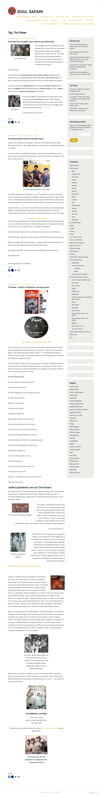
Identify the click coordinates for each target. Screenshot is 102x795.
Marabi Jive (75, 291)
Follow (74, 140)
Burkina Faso (76, 174)
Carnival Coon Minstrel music (81, 280)
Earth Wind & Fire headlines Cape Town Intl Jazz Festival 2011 (31, 41)
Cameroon (75, 177)
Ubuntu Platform (75, 472)
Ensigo (72, 424)
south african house (78, 265)
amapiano (77, 268)
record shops (74, 251)
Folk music (75, 283)
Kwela (74, 288)
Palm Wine (73, 455)
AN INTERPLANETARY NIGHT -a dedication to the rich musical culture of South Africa (80, 59)
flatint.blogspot (74, 427)
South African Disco (49, 24)
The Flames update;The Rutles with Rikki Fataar (26, 138)
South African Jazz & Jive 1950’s (37, 20)
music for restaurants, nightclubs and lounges (76, 24)
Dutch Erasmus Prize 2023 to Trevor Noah (79, 53)
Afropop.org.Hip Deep (77, 404)
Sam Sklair (75, 305)
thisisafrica (73, 470)
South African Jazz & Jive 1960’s (83, 17)
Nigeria (74, 208)
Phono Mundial (74, 458)
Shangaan (75, 308)
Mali (73, 202)
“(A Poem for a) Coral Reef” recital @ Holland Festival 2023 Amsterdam (80, 67)
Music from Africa (75, 447)
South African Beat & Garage (29, 135)
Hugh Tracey (76, 285)
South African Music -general (26, 17)
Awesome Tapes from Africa (78, 409)
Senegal (74, 211)
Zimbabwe (75, 220)
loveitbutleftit (74, 441)
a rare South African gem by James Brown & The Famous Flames (79, 46)
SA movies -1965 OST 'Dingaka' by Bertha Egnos (80, 90)
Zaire (73, 217)
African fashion (74, 165)
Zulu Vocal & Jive (46, 17)
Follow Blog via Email (77, 121)
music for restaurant (76, 240)
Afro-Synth (73, 398)
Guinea (74, 191)
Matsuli (72, 444)
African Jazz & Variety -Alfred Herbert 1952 (79, 105)
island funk (75, 194)
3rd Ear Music (74, 386)
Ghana (74, 188)
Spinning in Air (74, 464)
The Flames (46, 107)
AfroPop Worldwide (76, 401)
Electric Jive (73, 421)
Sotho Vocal (75, 310)
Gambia (74, 185)
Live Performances (25, 38)
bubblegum (75, 263)
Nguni (74, 302)
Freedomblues (74, 435)
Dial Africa (73, 418)
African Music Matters (76, 392)
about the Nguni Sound (77, 94)
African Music (74, 168)
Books (72, 225)
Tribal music (89, 20)
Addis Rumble (74, 389)
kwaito (76, 271)
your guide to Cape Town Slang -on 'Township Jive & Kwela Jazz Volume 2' (80, 99)
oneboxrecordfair (75, 449)
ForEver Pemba (75, 432)
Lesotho (74, 200)
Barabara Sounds (75, 412)
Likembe (72, 438)
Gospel (72, 231)
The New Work (74, 467)
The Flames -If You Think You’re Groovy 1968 (23, 566)
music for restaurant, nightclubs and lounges (82, 298)
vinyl (71, 337)
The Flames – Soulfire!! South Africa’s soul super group (28, 287)
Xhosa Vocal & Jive (62, 17)
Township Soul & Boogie (79, 274)
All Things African (75, 20)
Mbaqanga (54, 20)
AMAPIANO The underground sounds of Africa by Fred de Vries (80, 73)
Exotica (72, 228)
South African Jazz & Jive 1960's (80, 319)
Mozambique (76, 205)
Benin (73, 171)
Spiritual (74, 323)
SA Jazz (63, 20)
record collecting (75, 248)
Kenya (74, 197)
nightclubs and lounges (77, 243)
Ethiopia (74, 182)
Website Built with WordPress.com (50, 792)
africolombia (73, 395)
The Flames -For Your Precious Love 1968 (36, 342)
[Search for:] (99, 2)
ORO (71, 452)
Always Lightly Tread (76, 406)
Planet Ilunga (74, 461)
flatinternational (74, 429)
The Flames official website (50, 728)
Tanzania (75, 214)
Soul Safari (30, 11)
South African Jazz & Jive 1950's (80, 314)
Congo (74, 180)
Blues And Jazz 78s (76, 415)
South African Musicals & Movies (80, 332)
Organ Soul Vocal (75, 245)
